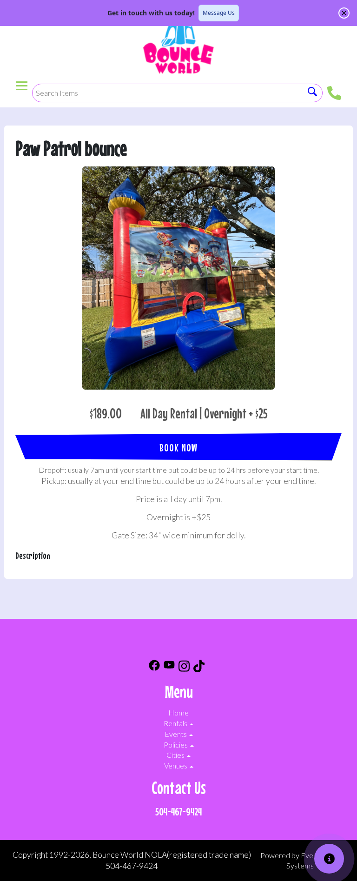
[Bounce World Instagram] (184, 667)
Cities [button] (176, 754)
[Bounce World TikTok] (199, 667)
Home (178, 712)
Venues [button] (176, 765)
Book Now (178, 447)
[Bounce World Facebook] (154, 667)
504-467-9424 (178, 811)
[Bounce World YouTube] (169, 667)
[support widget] (329, 859)
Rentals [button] (176, 723)
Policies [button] (176, 744)
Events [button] (176, 733)
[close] (344, 13)
